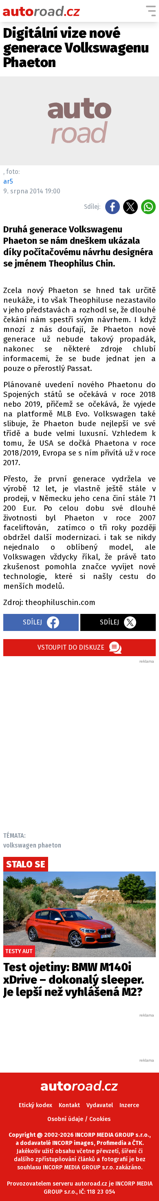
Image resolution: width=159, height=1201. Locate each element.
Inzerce (129, 1105)
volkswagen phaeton (32, 845)
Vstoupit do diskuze (71, 647)
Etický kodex (35, 1105)
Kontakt (69, 1105)
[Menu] (151, 11)
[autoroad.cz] (41, 11)
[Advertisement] (79, 743)
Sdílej (32, 622)
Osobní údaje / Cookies (78, 1119)
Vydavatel (99, 1105)
